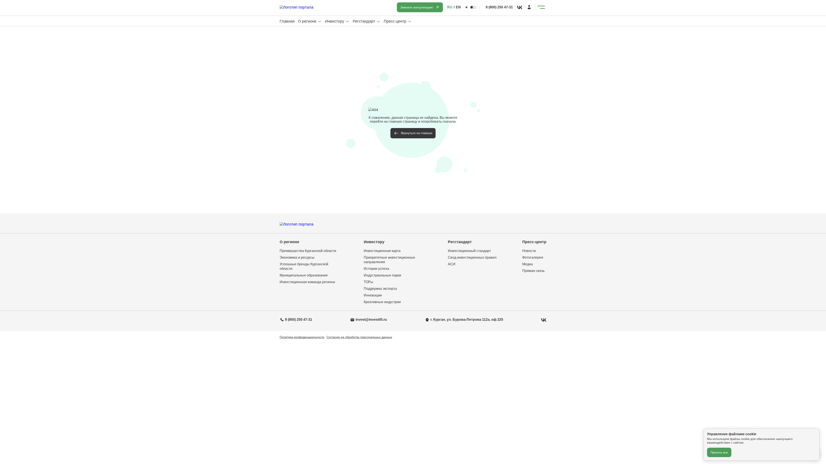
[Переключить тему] (473, 7)
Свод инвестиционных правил (472, 257)
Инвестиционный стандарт (469, 251)
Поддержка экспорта (380, 288)
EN (458, 7)
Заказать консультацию (416, 7)
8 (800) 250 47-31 (499, 7)
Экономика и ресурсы (297, 257)
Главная (287, 21)
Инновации (373, 295)
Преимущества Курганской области (308, 251)
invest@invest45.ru (371, 319)
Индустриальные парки (382, 275)
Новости (529, 251)
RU (449, 7)
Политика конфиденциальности (302, 337)
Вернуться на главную (416, 133)
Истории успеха (376, 268)
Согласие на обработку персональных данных (359, 337)
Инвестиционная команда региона (307, 282)
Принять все (719, 452)
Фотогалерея (532, 257)
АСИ (451, 264)
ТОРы (368, 282)
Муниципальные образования (304, 275)
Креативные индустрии (382, 302)
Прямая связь (533, 271)
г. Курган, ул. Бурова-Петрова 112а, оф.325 (466, 319)
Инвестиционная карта (382, 251)
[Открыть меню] (541, 7)
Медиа (527, 264)
